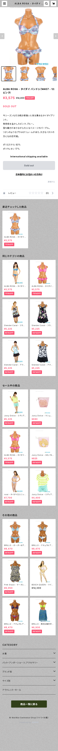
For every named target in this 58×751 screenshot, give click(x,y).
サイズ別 (6, 680)
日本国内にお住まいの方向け (29, 174)
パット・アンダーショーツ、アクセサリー (20, 662)
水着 (4, 653)
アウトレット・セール (11, 690)
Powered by (25, 722)
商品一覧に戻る (29, 704)
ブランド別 (7, 671)
